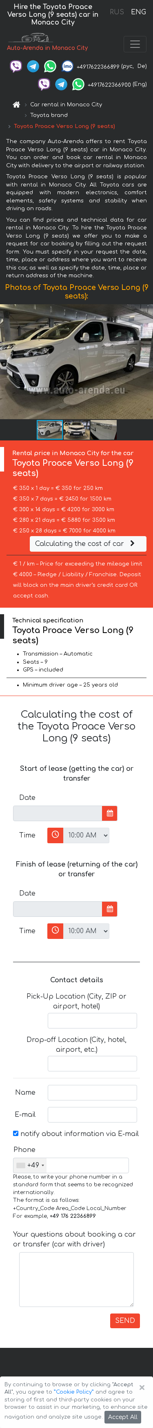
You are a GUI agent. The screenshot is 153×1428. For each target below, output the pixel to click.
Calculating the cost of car (80, 544)
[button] (145, 361)
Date (27, 798)
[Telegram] (33, 66)
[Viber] (16, 66)
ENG (138, 12)
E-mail (25, 1114)
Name (25, 1092)
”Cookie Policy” (74, 1392)
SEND (125, 1321)
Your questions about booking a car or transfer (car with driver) (74, 1239)
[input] (57, 813)
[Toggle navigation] (135, 44)
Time (27, 835)
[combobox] (30, 1165)
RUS (117, 12)
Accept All (122, 1417)
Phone (24, 1150)
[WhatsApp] (50, 66)
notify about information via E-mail (78, 1134)
